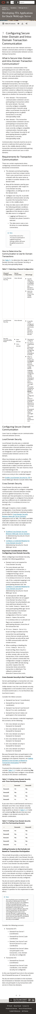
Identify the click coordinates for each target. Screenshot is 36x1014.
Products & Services (11, 1008)
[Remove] (18, 2)
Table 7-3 (23, 810)
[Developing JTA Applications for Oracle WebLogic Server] (18, 23)
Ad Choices (25, 1011)
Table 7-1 (8, 260)
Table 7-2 (11, 770)
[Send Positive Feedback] (33, 1000)
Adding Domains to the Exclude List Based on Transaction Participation (17, 760)
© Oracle (9, 1006)
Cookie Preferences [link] (14, 1011)
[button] (7, 2)
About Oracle (17, 1006)
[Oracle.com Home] (3, 2)
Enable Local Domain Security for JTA (17, 478)
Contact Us (26, 1006)
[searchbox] (27, 2)
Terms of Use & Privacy (25, 1008)
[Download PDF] (22, 23)
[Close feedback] (11, 1000)
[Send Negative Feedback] (29, 1000)
